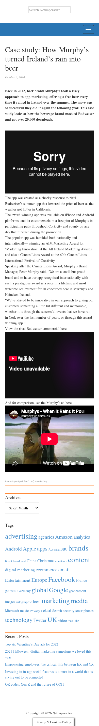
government (77, 590)
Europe (39, 579)
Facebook (61, 579)
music (24, 610)
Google (58, 589)
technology (18, 620)
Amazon (64, 536)
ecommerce (46, 569)
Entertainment (17, 580)
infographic (24, 602)
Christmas (45, 560)
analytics (82, 537)
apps (42, 548)
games (10, 590)
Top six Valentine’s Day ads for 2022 (31, 644)
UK (52, 619)
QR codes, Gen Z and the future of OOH (34, 684)
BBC (63, 549)
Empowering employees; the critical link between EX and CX (49, 664)
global (40, 589)
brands (78, 548)
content (79, 559)
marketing (41, 481)
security (68, 610)
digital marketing (20, 570)
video (62, 620)
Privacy (35, 610)
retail (46, 610)
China (31, 560)
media (79, 600)
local (37, 601)
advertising (21, 536)
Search (57, 610)
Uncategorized (14, 481)
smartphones (84, 610)
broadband (19, 561)
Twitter (40, 620)
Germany (24, 590)
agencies (46, 537)
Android (29, 481)
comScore (61, 561)
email (64, 569)
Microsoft (12, 610)
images (10, 601)
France (81, 580)
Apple (29, 548)
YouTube (73, 621)
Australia (53, 549)
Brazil (8, 561)
